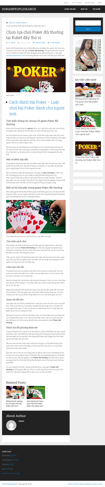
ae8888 (14, 455)
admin (13, 43)
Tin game (96, 9)
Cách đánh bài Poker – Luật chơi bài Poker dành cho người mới (36, 107)
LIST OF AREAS (77, 2)
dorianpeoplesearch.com (15, 55)
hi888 (8, 469)
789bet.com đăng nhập (11, 473)
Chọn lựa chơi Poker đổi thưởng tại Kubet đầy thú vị (88, 160)
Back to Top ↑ (97, 484)
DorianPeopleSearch (19, 9)
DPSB (99, 2)
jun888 (11, 464)
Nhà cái (84, 9)
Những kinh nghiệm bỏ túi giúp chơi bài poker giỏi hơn (87, 101)
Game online (70, 9)
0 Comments (55, 43)
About (66, 2)
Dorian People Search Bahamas (80, 484)
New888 (15, 460)
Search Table (90, 2)
